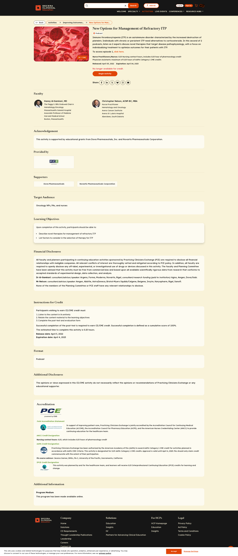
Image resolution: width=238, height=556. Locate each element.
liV (107, 531)
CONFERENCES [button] (176, 11)
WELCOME (121, 11)
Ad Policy (182, 527)
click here (119, 51)
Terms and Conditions (188, 531)
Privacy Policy (184, 523)
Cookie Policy (184, 535)
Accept (174, 551)
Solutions (64, 527)
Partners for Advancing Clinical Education (126, 535)
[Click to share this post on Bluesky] (117, 82)
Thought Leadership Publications (76, 535)
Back (41, 22)
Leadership (65, 538)
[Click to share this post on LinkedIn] (106, 82)
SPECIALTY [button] (133, 11)
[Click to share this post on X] (112, 82)
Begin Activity (105, 74)
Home (63, 523)
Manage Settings (191, 551)
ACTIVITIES (147, 11)
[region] (119, 551)
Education (111, 523)
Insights (109, 527)
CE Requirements (68, 531)
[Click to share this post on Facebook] (101, 82)
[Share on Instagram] (122, 82)
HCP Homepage (159, 523)
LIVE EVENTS (161, 11)
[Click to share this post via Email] (128, 82)
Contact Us (65, 546)
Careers (64, 542)
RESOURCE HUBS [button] (194, 11)
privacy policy (105, 553)
